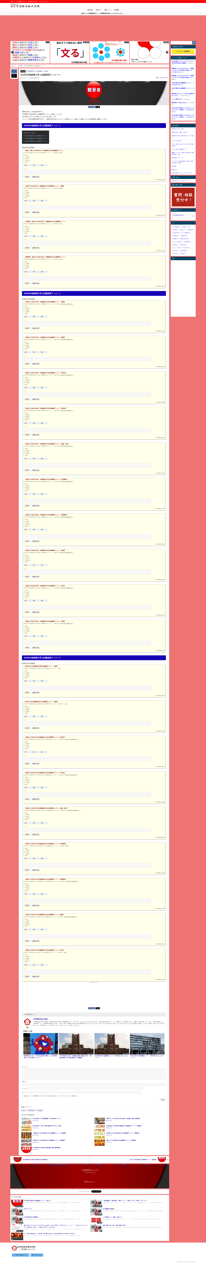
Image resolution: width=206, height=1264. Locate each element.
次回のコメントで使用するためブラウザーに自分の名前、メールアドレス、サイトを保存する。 (51, 1096)
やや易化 (27, 160)
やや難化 (27, 157)
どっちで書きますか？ (177, 99)
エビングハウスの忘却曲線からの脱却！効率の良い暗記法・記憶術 (183, 162)
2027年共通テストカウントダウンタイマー (182, 173)
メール (25, 1088)
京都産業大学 (31, 71)
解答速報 (23, 71)
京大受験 (184, 250)
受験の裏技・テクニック (177, 157)
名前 (24, 1081)
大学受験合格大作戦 (163, 77)
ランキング (177, 247)
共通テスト (98, 9)
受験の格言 (184, 238)
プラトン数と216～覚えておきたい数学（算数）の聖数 (183, 145)
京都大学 (177, 232)
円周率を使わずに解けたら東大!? (179, 132)
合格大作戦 (90, 9)
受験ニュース (108, 9)
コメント (25, 1066)
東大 (176, 250)
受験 (183, 253)
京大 (176, 253)
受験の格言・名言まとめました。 (180, 102)
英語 (176, 244)
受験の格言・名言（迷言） (178, 128)
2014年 (186, 247)
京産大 (46, 71)
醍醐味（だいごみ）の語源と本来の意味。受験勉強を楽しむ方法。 (183, 153)
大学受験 (177, 226)
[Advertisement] (103, 29)
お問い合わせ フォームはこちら (180, 180)
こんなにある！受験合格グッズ (179, 149)
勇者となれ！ (175, 169)
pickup (183, 244)
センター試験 (178, 241)
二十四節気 (186, 232)
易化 (26, 162)
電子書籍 (116, 9)
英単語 (176, 235)
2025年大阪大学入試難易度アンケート (181, 82)
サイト (24, 1092)
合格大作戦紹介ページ (21, 1254)
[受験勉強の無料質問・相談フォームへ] (183, 197)
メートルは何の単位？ (177, 140)
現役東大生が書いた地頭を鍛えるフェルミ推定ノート (183, 136)
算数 (176, 238)
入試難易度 (39, 71)
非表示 (33, 133)
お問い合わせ (37, 1254)
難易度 (191, 229)
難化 (26, 155)
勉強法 (184, 235)
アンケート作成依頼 (183, 51)
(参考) (61, 152)
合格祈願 (174, 166)
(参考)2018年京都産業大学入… (67, 304)
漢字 (183, 229)
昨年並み (27, 158)
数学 (176, 229)
